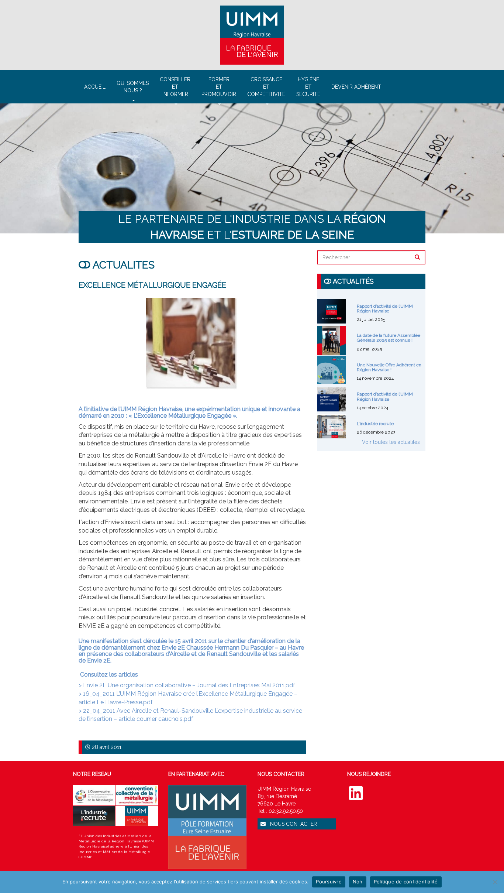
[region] (252, 168)
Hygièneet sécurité (308, 86)
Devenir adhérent (356, 87)
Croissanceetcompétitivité (266, 86)
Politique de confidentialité (406, 882)
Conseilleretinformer (175, 86)
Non (358, 882)
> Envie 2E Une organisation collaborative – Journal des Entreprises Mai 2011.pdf (187, 685)
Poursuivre (329, 882)
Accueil (95, 87)
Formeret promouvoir (218, 86)
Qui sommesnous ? (133, 86)
